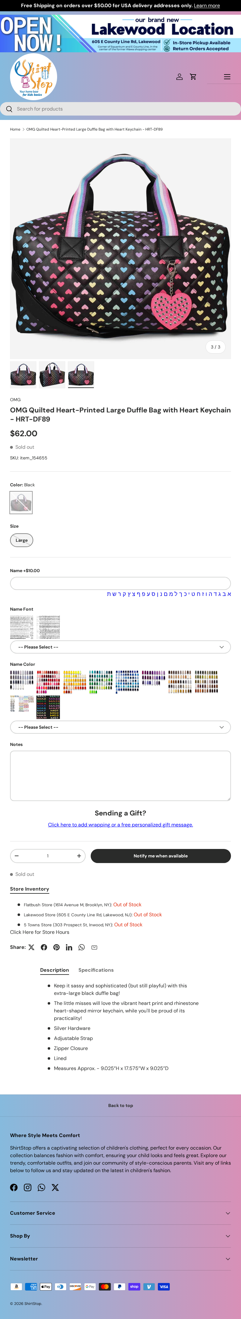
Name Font (21, 609)
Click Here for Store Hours (39, 932)
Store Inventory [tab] (29, 889)
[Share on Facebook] (44, 947)
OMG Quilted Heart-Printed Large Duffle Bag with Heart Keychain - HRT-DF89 (94, 129)
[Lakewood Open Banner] (120, 18)
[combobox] (120, 109)
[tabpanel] (120, 918)
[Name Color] (22, 682)
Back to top (120, 1105)
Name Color (22, 664)
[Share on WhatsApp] (81, 947)
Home (15, 129)
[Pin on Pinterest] (56, 947)
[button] (193, 77)
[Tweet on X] (31, 947)
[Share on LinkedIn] (69, 947)
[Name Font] (22, 627)
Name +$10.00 (25, 570)
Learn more (207, 5)
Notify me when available (161, 856)
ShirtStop (32, 1303)
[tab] (54, 970)
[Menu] (227, 77)
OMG (15, 399)
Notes (16, 744)
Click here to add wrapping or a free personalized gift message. (120, 824)
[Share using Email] (94, 947)
